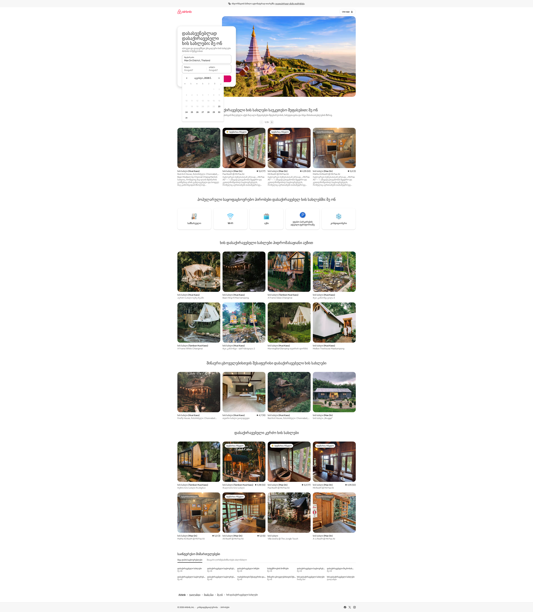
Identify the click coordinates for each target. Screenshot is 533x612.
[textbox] (194, 70)
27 (203, 112)
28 (208, 112)
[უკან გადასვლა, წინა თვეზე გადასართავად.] (187, 78)
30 (219, 112)
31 (186, 118)
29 (214, 112)
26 (197, 112)
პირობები (224, 607)
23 (219, 106)
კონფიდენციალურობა (207, 607)
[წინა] (261, 122)
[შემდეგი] (271, 122)
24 (186, 112)
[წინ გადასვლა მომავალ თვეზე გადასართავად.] (219, 78)
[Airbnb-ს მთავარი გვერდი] (184, 11)
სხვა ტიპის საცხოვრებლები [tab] (189, 560)
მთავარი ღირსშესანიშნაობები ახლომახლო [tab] (227, 560)
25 (192, 112)
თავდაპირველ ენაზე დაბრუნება (289, 3)
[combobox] (206, 60)
